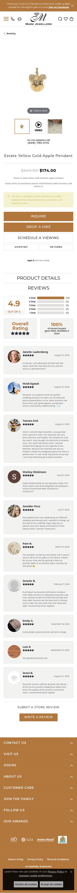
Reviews (38, 288)
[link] (13, 19)
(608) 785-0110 (38, 143)
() (68, 297)
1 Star (33, 312)
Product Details (38, 278)
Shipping (21, 247)
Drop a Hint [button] (38, 227)
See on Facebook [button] (59, 7)
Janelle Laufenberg (35, 351)
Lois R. (27, 646)
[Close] (72, 5)
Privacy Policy (35, 860)
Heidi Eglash (31, 383)
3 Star (32, 305)
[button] (60, 19)
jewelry (11, 33)
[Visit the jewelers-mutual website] (45, 839)
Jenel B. (28, 673)
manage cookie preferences (35, 875)
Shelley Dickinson (34, 472)
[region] (38, 80)
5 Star (32, 297)
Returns (56, 247)
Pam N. (27, 543)
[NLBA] (62, 839)
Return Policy (16, 860)
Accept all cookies (51, 884)
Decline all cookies (26, 884)
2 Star (32, 309)
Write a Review (38, 717)
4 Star (32, 301)
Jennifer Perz (31, 506)
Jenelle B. (29, 580)
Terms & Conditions (58, 860)
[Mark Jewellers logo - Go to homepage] (38, 19)
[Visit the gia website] (27, 839)
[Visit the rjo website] (14, 839)
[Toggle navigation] (5, 18)
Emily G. (28, 620)
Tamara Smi (30, 420)
